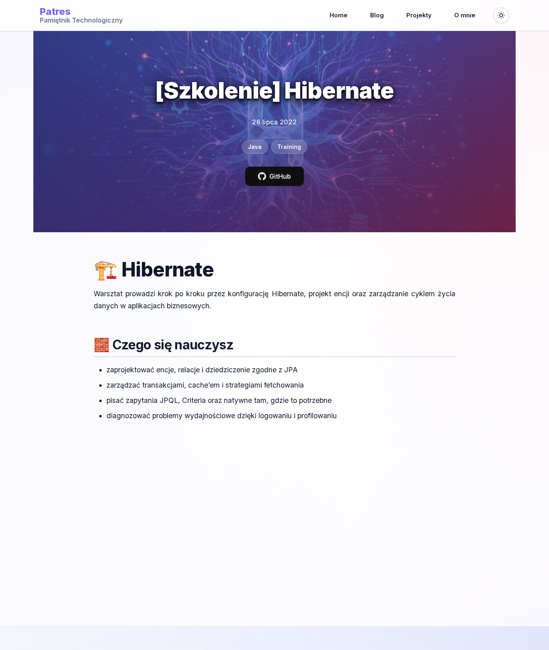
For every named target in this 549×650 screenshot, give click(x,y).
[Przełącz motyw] (501, 15)
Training (289, 147)
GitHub (280, 176)
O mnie (464, 15)
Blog (377, 15)
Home (339, 15)
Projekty (419, 15)
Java (255, 147)
